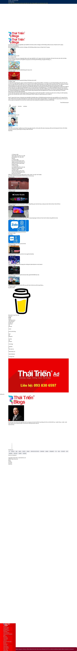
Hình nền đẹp (6, 647)
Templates (5, 631)
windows (25, 106)
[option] (18, 156)
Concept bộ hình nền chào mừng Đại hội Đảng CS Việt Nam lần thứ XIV (22, 80)
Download (5, 644)
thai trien (20, 106)
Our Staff (10, 462)
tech (67, 451)
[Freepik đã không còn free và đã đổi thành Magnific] (38, 183)
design (28, 451)
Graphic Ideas (6, 627)
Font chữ (5, 645)
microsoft (14, 106)
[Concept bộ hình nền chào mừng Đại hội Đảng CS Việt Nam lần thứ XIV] (38, 76)
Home (9, 44)
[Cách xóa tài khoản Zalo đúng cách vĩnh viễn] (38, 225)
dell (10, 106)
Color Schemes (6, 632)
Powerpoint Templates (7, 634)
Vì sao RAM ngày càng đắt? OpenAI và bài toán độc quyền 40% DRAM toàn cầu (23, 274)
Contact (9, 461)
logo (59, 451)
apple (20, 451)
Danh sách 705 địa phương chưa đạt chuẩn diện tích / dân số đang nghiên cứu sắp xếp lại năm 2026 (28, 3)
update (20, 453)
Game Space (5, 646)
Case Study (5, 637)
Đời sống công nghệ (7, 641)
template (10, 453)
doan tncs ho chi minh (35, 451)
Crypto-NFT (5, 639)
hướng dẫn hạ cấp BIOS (39, 100)
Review (4, 642)
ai (9, 451)
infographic (52, 451)
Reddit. (23, 91)
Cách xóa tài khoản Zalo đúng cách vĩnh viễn (17, 232)
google (47, 451)
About (9, 460)
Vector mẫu (5, 650)
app (16, 451)
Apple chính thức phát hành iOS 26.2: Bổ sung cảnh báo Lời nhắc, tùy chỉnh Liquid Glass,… (26, 285)
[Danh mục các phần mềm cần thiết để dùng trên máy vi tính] (38, 65)
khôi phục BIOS (48, 100)
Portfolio (5, 626)
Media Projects (6, 630)
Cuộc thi (5, 640)
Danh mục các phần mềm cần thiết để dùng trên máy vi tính (20, 70)
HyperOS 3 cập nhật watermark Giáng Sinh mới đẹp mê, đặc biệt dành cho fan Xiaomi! (25, 264)
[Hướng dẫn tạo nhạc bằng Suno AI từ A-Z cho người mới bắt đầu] (38, 249)
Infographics (5, 629)
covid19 (24, 451)
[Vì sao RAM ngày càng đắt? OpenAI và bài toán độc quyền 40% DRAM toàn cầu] (38, 270)
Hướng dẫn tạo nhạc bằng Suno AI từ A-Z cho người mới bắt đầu (21, 254)
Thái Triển (10, 55)
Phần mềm (5, 649)
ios (55, 451)
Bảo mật (5, 636)
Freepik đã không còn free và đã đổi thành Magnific (18, 189)
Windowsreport (65, 102)
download (42, 451)
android (12, 451)
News (4, 635)
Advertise (10, 464)
